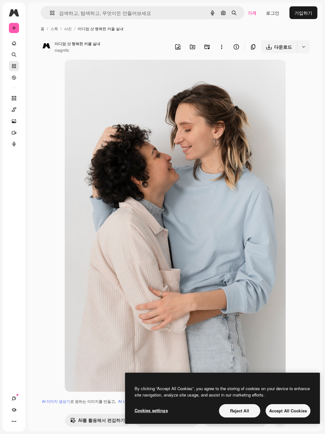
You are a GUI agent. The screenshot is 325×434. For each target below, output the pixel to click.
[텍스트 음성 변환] (14, 144)
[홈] (14, 43)
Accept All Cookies (288, 411)
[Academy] (14, 410)
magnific (62, 50)
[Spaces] (14, 110)
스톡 (54, 28)
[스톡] (14, 66)
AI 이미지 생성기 (56, 401)
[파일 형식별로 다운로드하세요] (303, 46)
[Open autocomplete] (49, 12)
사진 (68, 28)
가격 (252, 13)
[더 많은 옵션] (221, 46)
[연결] (14, 398)
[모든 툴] (14, 98)
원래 (101, 71)
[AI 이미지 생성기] (14, 121)
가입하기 (303, 13)
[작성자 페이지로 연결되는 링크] (46, 46)
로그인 (272, 13)
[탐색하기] (14, 77)
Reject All (239, 411)
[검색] (14, 55)
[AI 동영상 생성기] (14, 132)
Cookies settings (151, 410)
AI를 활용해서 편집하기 (101, 420)
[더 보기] (14, 421)
